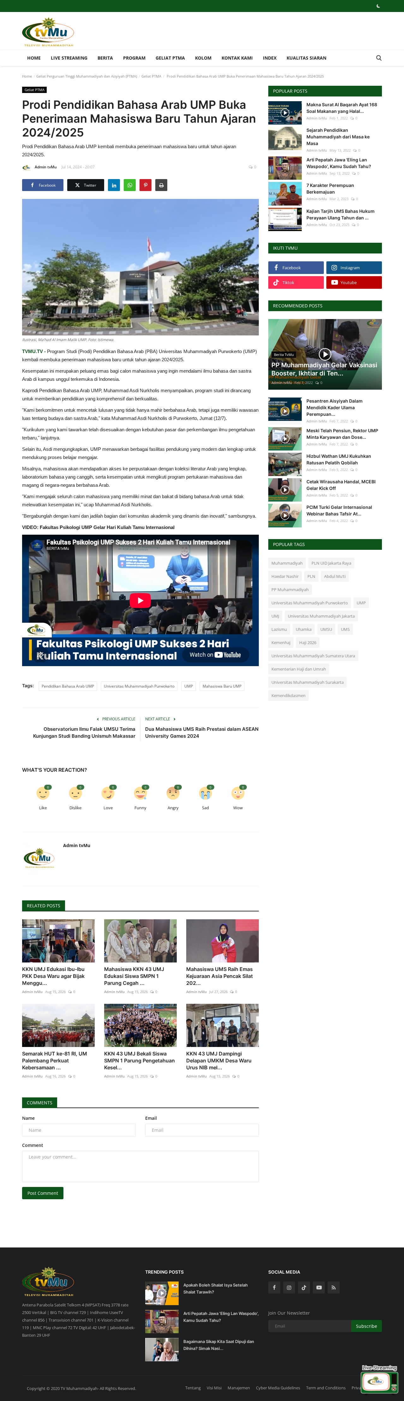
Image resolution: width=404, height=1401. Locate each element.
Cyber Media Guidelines (278, 1388)
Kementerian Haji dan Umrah (298, 669)
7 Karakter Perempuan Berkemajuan (330, 189)
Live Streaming (69, 58)
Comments (39, 1103)
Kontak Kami (237, 58)
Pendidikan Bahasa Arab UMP (68, 686)
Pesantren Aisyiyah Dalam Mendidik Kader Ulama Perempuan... (334, 407)
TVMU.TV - (34, 351)
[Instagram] (289, 1287)
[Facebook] (274, 1287)
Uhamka (304, 629)
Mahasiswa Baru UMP (222, 686)
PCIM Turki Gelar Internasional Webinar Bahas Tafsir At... (339, 510)
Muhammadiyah (287, 563)
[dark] (378, 6)
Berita (105, 58)
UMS (345, 629)
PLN (311, 576)
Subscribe (366, 1326)
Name (28, 1118)
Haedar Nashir (285, 576)
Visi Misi (214, 1388)
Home (34, 58)
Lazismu (279, 629)
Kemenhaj (280, 642)
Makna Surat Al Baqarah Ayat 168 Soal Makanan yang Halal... (341, 108)
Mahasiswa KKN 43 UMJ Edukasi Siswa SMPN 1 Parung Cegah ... (134, 976)
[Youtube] (319, 1287)
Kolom (203, 58)
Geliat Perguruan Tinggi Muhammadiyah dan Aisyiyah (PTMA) (86, 76)
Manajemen (239, 1388)
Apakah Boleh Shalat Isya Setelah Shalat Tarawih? (215, 1288)
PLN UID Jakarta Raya (331, 563)
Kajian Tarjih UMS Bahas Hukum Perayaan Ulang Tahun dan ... (340, 214)
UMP (188, 686)
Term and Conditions (326, 1388)
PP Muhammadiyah (290, 589)
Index (269, 58)
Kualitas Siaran (306, 58)
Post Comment (42, 1193)
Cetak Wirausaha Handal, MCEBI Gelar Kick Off (341, 485)
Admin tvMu (46, 167)
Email (151, 1118)
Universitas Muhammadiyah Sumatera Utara (313, 656)
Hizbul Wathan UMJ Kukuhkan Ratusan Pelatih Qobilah (338, 459)
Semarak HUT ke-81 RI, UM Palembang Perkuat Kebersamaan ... (54, 1060)
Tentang (193, 1388)
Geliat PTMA (170, 58)
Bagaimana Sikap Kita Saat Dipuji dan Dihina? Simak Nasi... (218, 1345)
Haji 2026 (307, 642)
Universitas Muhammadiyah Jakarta (321, 616)
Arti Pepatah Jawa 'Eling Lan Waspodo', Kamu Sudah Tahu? (338, 163)
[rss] (334, 1287)
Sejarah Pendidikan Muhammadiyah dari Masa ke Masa (338, 136)
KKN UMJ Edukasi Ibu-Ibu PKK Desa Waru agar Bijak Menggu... (53, 976)
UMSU (326, 629)
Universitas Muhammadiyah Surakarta (307, 682)
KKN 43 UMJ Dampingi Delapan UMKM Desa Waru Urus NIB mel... (219, 1060)
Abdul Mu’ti (335, 576)
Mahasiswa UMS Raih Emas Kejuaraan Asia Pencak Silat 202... (219, 976)
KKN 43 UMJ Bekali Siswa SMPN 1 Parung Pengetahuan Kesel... (139, 1060)
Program (134, 58)
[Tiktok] (304, 1287)
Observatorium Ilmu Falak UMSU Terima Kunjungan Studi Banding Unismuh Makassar (84, 732)
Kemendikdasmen (288, 695)
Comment (32, 1145)
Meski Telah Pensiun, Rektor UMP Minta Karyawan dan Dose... (342, 434)
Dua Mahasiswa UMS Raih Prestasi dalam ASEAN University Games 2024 (201, 732)
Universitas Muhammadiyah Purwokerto (139, 686)
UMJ (275, 616)
